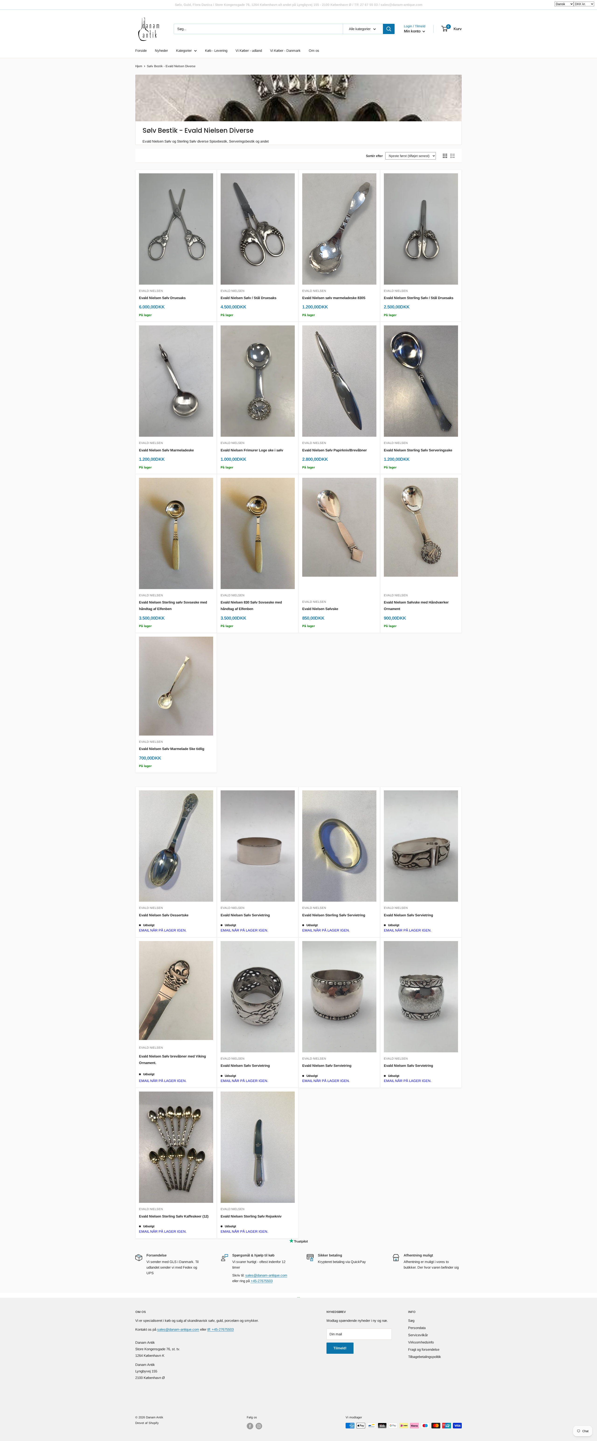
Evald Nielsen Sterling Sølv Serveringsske (418, 450)
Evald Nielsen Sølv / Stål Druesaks (248, 298)
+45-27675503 (262, 1281)
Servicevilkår (418, 1335)
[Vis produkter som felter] (445, 156)
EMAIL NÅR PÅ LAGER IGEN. (163, 930)
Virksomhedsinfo (421, 1342)
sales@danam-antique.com (266, 1275)
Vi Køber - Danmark (285, 50)
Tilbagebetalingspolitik (424, 1357)
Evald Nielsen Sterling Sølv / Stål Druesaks (418, 298)
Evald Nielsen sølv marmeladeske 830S (333, 298)
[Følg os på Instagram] (259, 1426)
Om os (314, 50)
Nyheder (161, 50)
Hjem (138, 66)
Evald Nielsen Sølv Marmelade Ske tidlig (171, 749)
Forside (141, 50)
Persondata (417, 1328)
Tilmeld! (340, 1348)
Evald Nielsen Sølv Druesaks (162, 298)
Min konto (412, 31)
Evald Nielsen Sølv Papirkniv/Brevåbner (334, 450)
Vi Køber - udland (249, 50)
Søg (411, 1320)
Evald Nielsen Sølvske (320, 609)
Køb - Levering (216, 50)
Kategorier (184, 50)
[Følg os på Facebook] (250, 1426)
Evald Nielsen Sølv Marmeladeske (166, 450)
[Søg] (389, 29)
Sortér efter (374, 156)
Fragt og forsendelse (423, 1349)
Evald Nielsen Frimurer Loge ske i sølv (252, 450)
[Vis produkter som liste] (453, 156)
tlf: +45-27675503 (220, 1329)
